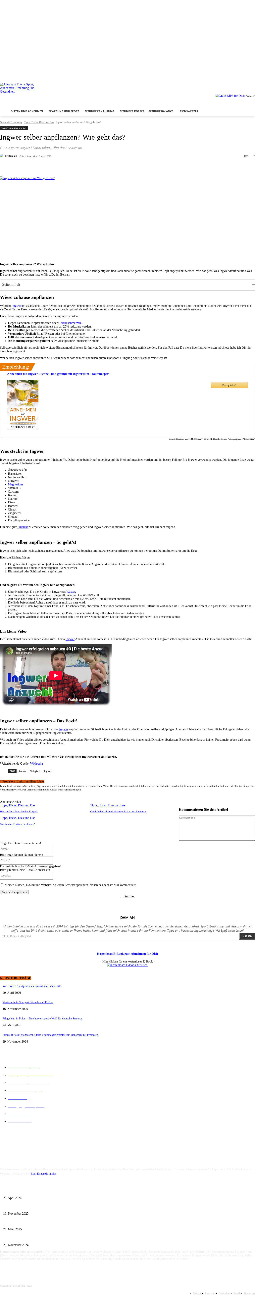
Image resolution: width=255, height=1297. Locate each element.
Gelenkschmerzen (69, 323)
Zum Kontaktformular (43, 1173)
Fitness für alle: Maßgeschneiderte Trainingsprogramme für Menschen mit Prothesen (50, 1034)
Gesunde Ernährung (11, 122)
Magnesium (15, 484)
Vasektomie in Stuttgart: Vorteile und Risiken (28, 1002)
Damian (12, 155)
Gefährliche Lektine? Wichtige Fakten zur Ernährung (118, 811)
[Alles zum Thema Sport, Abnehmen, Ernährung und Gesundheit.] (38, 93)
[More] (95, 166)
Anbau (22, 771)
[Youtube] (252, 74)
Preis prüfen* (229, 385)
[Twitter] (247, 74)
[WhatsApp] (80, 166)
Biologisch (35, 771)
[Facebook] (236, 74)
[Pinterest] (66, 166)
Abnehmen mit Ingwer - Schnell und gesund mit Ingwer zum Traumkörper (58, 374)
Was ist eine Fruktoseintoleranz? (17, 824)
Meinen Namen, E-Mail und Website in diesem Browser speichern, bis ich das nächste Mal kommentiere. (71, 885)
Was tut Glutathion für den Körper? (19, 811)
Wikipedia (36, 763)
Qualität (22, 527)
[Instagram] (241, 74)
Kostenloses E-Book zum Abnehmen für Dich (127, 953)
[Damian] (2, 156)
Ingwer (16, 305)
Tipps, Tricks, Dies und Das (39, 122)
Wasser (70, 591)
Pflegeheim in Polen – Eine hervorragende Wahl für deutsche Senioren (42, 1018)
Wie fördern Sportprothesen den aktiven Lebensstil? (32, 986)
